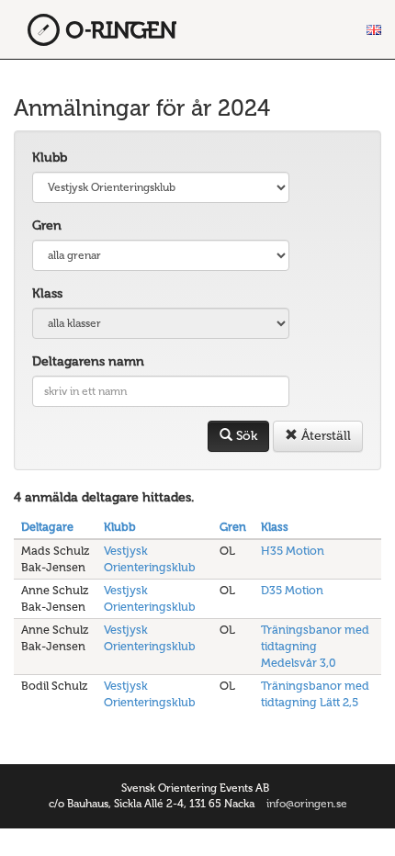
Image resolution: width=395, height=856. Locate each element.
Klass (47, 293)
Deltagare (47, 527)
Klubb (49, 157)
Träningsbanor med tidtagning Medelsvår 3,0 (315, 646)
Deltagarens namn (88, 361)
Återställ (324, 436)
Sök (244, 436)
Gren (47, 225)
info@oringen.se (306, 803)
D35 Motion (292, 590)
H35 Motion (292, 551)
